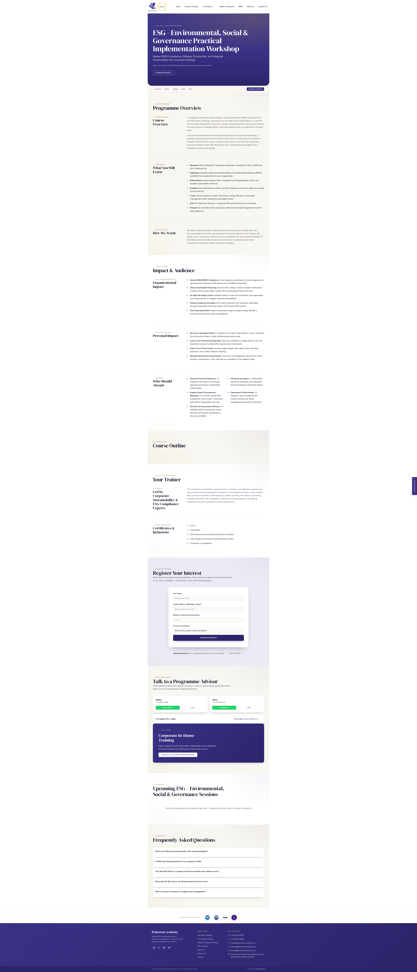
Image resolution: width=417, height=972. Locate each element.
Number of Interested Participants (186, 615)
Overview (157, 89)
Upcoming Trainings (204, 935)
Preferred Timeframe (181, 626)
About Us (250, 7)
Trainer (175, 89)
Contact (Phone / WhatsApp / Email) (187, 604)
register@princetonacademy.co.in (246, 719)
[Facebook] (164, 948)
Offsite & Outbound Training (207, 943)
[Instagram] (159, 948)
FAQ (190, 89)
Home (178, 7)
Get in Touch (235, 653)
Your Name (177, 593)
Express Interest (163, 73)
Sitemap (200, 957)
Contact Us (262, 7)
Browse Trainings (191, 7)
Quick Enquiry (414, 486)
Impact (167, 89)
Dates (183, 89)
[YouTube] (169, 948)
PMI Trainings (202, 946)
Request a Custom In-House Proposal (177, 755)
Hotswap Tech (260, 969)
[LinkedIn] (154, 948)
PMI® (240, 7)
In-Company (207, 7)
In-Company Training (205, 939)
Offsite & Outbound (226, 7)
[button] (208, 851)
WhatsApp (167, 707)
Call (193, 707)
